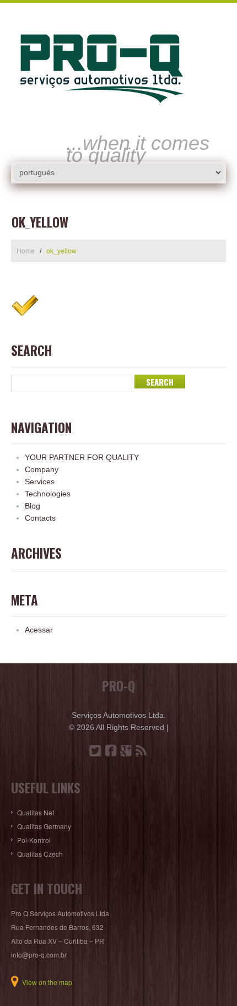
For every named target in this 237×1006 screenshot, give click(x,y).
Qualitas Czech (40, 853)
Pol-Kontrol (34, 840)
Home (26, 250)
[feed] (142, 750)
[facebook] (111, 750)
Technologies (48, 493)
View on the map (47, 982)
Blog (32, 505)
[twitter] (95, 750)
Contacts (40, 517)
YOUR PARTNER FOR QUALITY (82, 457)
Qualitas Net (35, 812)
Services (40, 481)
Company (41, 469)
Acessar (39, 629)
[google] (126, 750)
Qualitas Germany (44, 826)
